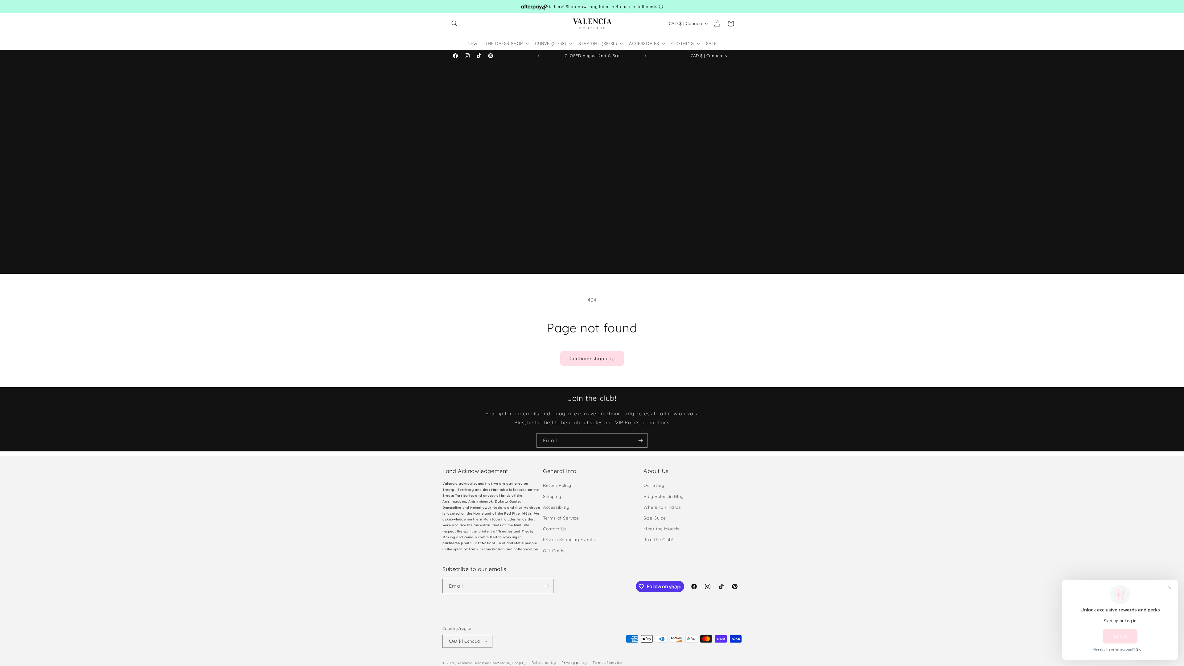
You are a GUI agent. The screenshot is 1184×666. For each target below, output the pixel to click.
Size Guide (654, 518)
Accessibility (556, 507)
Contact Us (555, 529)
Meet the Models (661, 529)
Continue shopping (592, 358)
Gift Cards (554, 550)
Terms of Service (561, 518)
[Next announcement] (645, 56)
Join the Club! (658, 539)
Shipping (552, 496)
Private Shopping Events (569, 539)
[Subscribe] (640, 440)
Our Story (653, 485)
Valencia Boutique (473, 663)
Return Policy (557, 485)
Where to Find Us (662, 507)
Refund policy (544, 662)
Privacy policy (574, 662)
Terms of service (607, 662)
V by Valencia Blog (663, 496)
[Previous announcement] (538, 56)
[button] (454, 23)
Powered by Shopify (508, 663)
